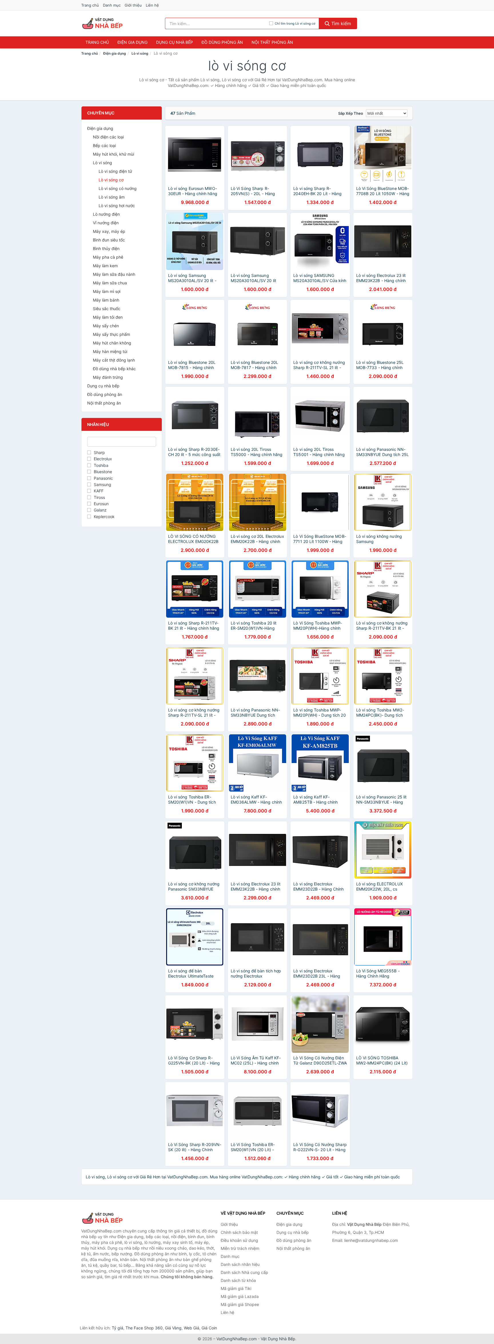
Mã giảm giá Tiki (236, 1288)
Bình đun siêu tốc (109, 239)
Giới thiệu (133, 5)
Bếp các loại (104, 145)
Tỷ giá (117, 1327)
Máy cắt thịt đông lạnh (114, 360)
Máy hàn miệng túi (110, 351)
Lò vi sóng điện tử (115, 171)
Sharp (99, 452)
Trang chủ (90, 5)
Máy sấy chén (106, 325)
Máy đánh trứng (108, 377)
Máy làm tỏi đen (108, 317)
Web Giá (191, 1327)
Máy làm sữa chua (110, 282)
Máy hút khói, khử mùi (113, 154)
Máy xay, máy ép (109, 231)
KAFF (98, 490)
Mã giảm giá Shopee (240, 1304)
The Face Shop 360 (144, 1327)
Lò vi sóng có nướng (118, 188)
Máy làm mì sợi (106, 291)
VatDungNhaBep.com (236, 1338)
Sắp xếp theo (350, 113)
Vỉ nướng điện (106, 222)
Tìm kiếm (340, 23)
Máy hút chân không (112, 342)
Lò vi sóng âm (112, 197)
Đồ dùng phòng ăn (222, 42)
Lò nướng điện (106, 214)
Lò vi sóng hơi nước (117, 205)
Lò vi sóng (140, 53)
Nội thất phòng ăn (272, 42)
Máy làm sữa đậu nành (114, 274)
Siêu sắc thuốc (106, 308)
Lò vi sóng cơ (111, 179)
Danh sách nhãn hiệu (240, 1264)
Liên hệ (152, 5)
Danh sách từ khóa (238, 1280)
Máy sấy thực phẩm (111, 334)
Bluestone (103, 471)
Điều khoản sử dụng (239, 1240)
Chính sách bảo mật (239, 1232)
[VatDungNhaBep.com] (103, 23)
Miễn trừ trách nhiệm (240, 1248)
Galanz (100, 510)
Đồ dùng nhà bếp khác (114, 368)
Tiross (99, 497)
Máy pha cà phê (108, 257)
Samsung (102, 484)
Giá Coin (209, 1327)
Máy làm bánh (106, 300)
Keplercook (104, 516)
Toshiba (101, 465)
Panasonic (103, 478)
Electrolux (103, 458)
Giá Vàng (173, 1327)
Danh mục (112, 5)
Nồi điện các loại (108, 136)
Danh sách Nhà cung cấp (244, 1272)
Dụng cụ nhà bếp (174, 42)
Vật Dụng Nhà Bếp (278, 1338)
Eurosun (101, 503)
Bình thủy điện (106, 248)
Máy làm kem (105, 265)
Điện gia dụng (132, 42)
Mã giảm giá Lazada (240, 1296)
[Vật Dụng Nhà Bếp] (109, 1218)
